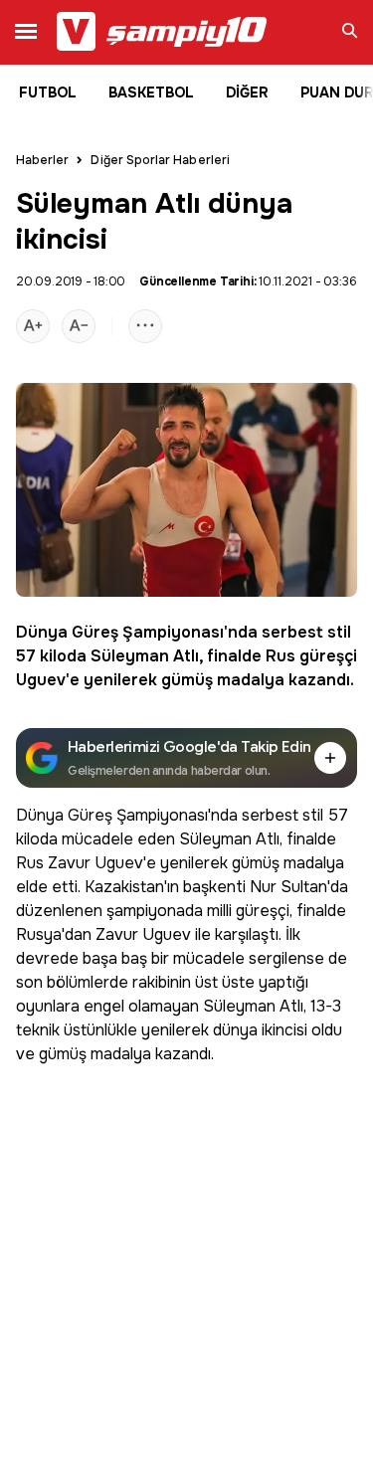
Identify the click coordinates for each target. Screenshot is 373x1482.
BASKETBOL (151, 92)
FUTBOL (48, 92)
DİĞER (247, 92)
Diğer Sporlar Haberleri (160, 160)
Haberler (42, 160)
